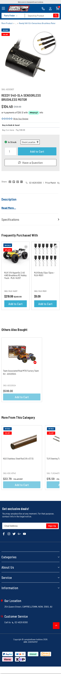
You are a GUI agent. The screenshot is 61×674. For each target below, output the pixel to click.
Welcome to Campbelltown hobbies (30, 2)
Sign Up (52, 525)
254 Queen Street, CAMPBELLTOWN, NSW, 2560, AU (28, 606)
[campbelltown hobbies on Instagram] (8, 533)
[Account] (50, 8)
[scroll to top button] (56, 625)
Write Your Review (20, 118)
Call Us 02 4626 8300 (16, 622)
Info (41, 112)
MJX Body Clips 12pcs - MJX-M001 (44, 274)
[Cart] (58, 8)
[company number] (43, 8)
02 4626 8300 (35, 182)
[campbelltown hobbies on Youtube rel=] (24, 533)
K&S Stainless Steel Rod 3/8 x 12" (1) (18, 458)
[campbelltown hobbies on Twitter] (14, 533)
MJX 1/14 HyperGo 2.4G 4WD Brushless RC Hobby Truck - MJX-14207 (15, 275)
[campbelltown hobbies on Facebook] (3, 533)
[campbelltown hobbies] (19, 8)
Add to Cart (37, 151)
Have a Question (32, 162)
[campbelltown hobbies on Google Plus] (19, 533)
